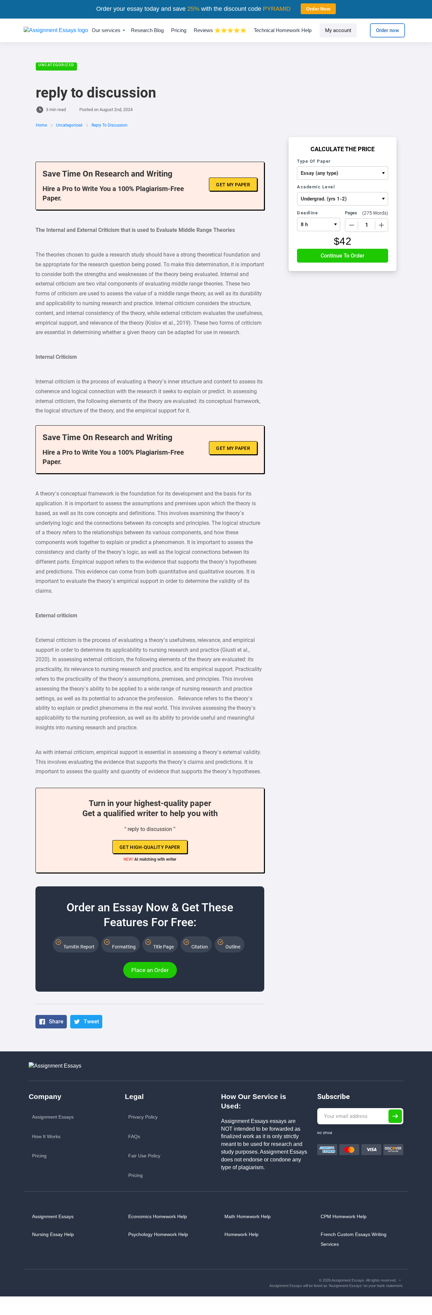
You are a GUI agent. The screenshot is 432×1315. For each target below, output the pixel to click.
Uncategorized (56, 65)
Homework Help (241, 1234)
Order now (387, 30)
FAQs (134, 1136)
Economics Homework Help (157, 1216)
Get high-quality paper (149, 847)
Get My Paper (233, 184)
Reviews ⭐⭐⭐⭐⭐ (220, 30)
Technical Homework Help (283, 30)
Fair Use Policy (144, 1155)
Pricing (178, 30)
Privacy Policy (143, 1117)
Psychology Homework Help (158, 1234)
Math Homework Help (247, 1216)
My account (338, 30)
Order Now (318, 8)
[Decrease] (351, 225)
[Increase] (381, 225)
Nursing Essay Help (53, 1234)
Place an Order (150, 970)
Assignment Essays (53, 1117)
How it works (46, 1136)
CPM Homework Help (344, 1216)
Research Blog (147, 30)
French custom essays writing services (353, 1239)
